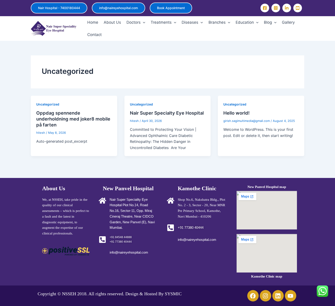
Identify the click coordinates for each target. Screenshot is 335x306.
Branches (217, 22)
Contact (94, 34)
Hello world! (236, 113)
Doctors (133, 22)
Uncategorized (47, 104)
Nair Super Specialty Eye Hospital (167, 113)
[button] (59, 8)
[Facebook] (264, 8)
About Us (112, 22)
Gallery (288, 22)
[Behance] (286, 8)
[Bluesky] (297, 8)
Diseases (190, 22)
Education (245, 22)
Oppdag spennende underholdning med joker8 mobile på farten (73, 119)
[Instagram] (275, 8)
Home (92, 22)
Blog (268, 22)
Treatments (161, 22)
